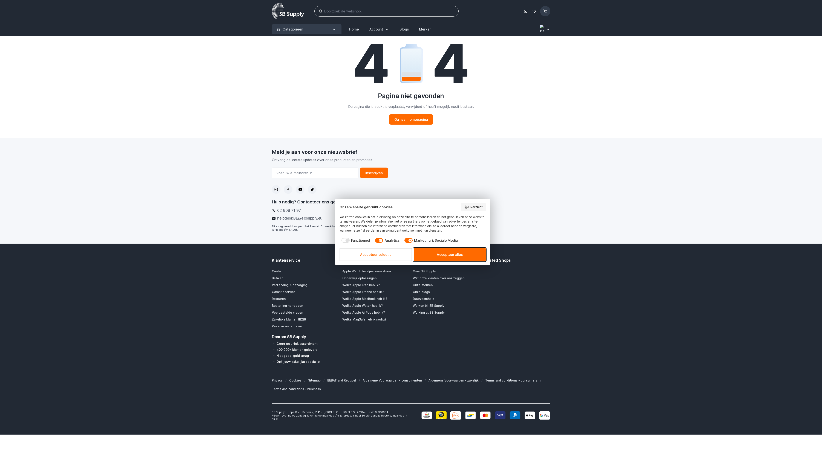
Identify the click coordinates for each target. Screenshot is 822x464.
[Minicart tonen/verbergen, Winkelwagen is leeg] (545, 11)
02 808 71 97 (289, 210)
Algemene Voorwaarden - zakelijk (454, 380)
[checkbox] (355, 240)
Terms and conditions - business (296, 389)
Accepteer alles (450, 254)
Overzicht (475, 207)
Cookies (295, 380)
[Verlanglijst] (534, 11)
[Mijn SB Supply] (525, 11)
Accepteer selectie (376, 254)
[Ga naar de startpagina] (288, 11)
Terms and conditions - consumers (511, 380)
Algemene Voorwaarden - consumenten (392, 380)
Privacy (277, 380)
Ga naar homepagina (411, 119)
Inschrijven (374, 173)
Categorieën (293, 29)
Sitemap (314, 380)
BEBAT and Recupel (341, 380)
